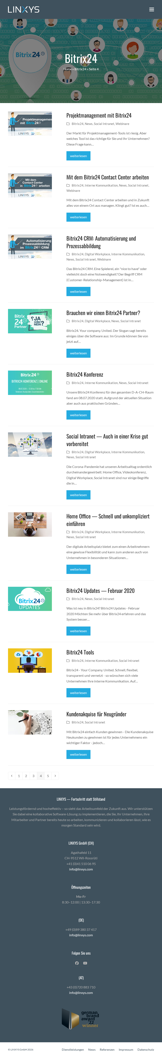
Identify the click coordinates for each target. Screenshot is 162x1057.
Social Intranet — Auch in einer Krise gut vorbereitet (107, 440)
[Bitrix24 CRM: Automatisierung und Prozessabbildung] (30, 246)
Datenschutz (146, 1049)
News (89, 124)
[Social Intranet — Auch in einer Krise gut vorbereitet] (30, 444)
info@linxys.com (81, 869)
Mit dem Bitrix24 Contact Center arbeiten (107, 177)
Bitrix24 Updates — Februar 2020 (100, 590)
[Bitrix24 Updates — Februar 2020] (30, 598)
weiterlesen (78, 156)
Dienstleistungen (73, 1049)
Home (67, 69)
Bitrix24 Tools (80, 652)
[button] (151, 9)
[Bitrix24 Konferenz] (30, 382)
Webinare (122, 124)
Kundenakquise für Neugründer (96, 714)
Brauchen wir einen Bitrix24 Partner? (103, 313)
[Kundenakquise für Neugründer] (30, 722)
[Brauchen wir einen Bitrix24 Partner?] (30, 321)
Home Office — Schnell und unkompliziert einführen (108, 519)
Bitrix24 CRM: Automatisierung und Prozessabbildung (101, 242)
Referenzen (107, 1049)
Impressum (126, 1049)
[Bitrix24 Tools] (30, 660)
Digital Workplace (97, 254)
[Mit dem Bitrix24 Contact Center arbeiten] (30, 185)
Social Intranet (104, 124)
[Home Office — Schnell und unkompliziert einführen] (30, 524)
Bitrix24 (80, 69)
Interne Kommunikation (101, 185)
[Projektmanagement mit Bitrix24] (30, 123)
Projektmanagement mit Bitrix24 (98, 115)
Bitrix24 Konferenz (84, 374)
